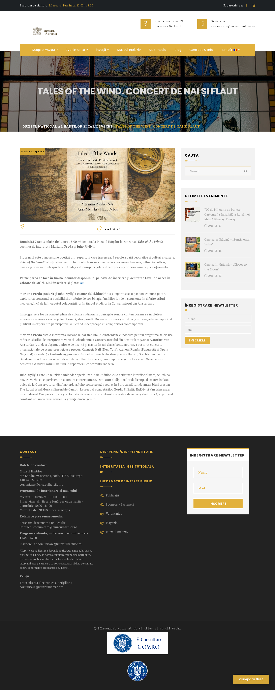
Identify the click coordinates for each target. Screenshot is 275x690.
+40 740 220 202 (31, 480)
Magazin (112, 523)
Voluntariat (114, 513)
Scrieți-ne (218, 21)
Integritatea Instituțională (127, 466)
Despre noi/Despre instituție (126, 452)
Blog (178, 49)
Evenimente (76, 49)
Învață (101, 49)
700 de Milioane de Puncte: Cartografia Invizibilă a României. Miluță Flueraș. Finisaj (227, 214)
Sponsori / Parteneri (120, 504)
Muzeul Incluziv (129, 49)
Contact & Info (201, 49)
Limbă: (227, 49)
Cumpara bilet (251, 679)
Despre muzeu (44, 49)
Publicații (112, 495)
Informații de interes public (126, 481)
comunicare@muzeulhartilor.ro (233, 26)
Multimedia (157, 49)
